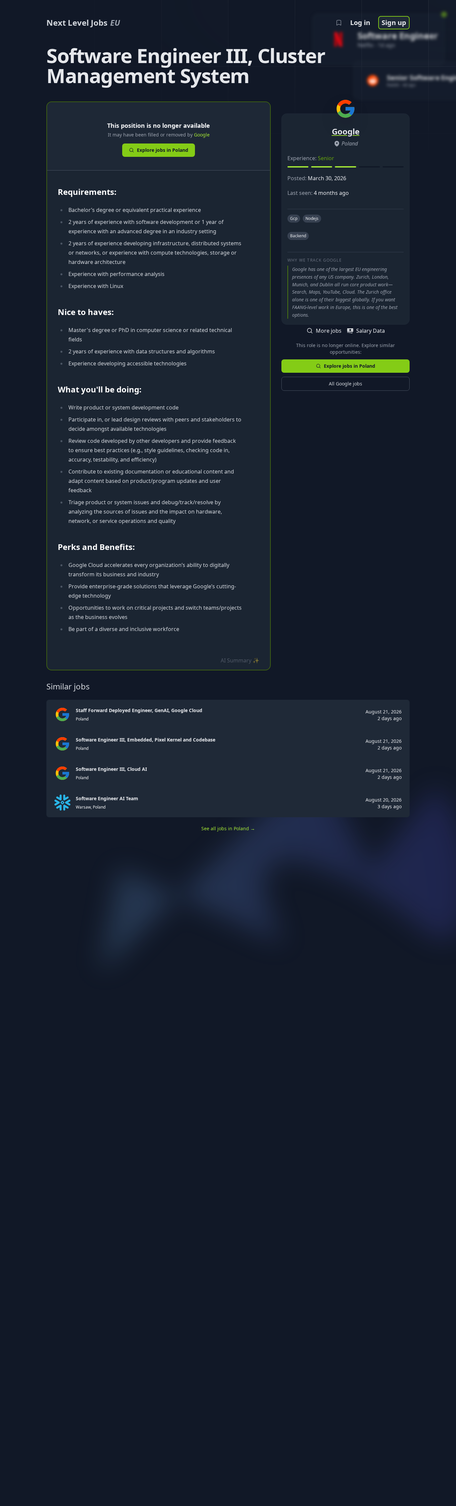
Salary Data (370, 330)
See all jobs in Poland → (228, 828)
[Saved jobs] (338, 22)
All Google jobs (345, 383)
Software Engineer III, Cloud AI (111, 769)
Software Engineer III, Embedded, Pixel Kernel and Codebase (145, 739)
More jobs (328, 330)
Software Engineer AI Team (107, 798)
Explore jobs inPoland (162, 150)
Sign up (394, 22)
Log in (360, 22)
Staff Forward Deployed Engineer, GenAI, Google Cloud (139, 710)
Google (202, 134)
